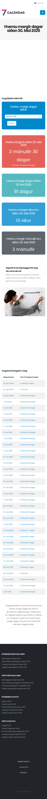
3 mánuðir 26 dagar (27, 414)
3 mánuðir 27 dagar (27, 408)
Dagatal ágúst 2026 (9, 704)
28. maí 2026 (8, 567)
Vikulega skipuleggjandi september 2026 (16, 686)
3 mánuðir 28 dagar (27, 402)
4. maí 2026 (7, 420)
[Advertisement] (23, 68)
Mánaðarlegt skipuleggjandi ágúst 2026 (16, 661)
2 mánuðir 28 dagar (27, 592)
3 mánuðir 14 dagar (27, 487)
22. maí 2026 (8, 530)
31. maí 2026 (8, 585)
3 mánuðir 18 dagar (27, 463)
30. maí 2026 (8, 579)
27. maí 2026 (8, 561)
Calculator (23, 767)
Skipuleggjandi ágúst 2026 (11, 659)
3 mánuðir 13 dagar (27, 493)
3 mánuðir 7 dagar (27, 530)
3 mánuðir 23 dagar (27, 432)
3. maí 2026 (7, 414)
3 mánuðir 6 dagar (27, 536)
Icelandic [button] (39, 3)
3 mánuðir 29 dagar (27, 395)
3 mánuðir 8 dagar (27, 524)
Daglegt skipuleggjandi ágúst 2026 (14, 667)
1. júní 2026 (7, 592)
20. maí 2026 (8, 518)
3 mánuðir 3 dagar (27, 555)
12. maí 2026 (8, 469)
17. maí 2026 (8, 500)
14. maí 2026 (8, 481)
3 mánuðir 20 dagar (27, 451)
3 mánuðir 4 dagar (27, 549)
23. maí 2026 (8, 536)
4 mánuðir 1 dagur (27, 383)
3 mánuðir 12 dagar (27, 500)
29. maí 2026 (8, 573)
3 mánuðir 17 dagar (27, 469)
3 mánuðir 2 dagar (27, 561)
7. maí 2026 (7, 438)
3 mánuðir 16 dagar (27, 475)
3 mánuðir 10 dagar (27, 512)
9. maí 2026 (7, 451)
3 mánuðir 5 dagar (27, 543)
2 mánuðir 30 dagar (27, 579)
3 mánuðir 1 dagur (27, 567)
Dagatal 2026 (6, 701)
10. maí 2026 (8, 457)
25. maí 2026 (8, 549)
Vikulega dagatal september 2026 (14, 734)
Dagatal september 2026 (10, 728)
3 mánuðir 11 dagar (27, 506)
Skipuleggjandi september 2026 (13, 680)
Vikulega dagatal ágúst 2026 (12, 710)
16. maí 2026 (8, 493)
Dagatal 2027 (6, 726)
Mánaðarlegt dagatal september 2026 (15, 731)
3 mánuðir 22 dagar (27, 438)
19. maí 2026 (8, 512)
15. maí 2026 (8, 487)
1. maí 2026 (7, 402)
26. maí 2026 (8, 555)
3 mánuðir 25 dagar (27, 420)
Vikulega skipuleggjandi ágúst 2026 (14, 664)
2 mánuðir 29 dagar (27, 585)
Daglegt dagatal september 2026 (13, 737)
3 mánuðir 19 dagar (27, 457)
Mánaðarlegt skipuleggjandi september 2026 (18, 683)
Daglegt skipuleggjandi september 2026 (16, 689)
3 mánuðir (24, 573)
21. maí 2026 (8, 524)
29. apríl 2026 (8, 389)
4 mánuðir (24, 389)
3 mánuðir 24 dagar (28, 426)
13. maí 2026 (8, 475)
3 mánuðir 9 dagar (27, 518)
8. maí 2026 (7, 444)
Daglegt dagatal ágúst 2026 (12, 713)
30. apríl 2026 (8, 395)
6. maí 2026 (7, 432)
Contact (23, 773)
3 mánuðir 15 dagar (27, 481)
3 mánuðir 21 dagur (27, 444)
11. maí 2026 (7, 463)
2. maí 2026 (7, 408)
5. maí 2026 (7, 426)
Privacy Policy (23, 762)
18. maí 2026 (8, 506)
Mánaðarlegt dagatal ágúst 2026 (13, 707)
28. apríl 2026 (8, 383)
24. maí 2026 (8, 543)
